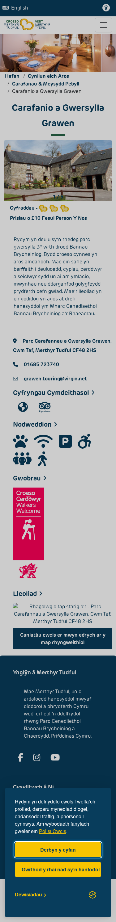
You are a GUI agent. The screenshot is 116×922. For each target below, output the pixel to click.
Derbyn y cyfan (58, 849)
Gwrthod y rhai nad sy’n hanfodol (61, 869)
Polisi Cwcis (52, 831)
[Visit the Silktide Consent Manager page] (92, 894)
